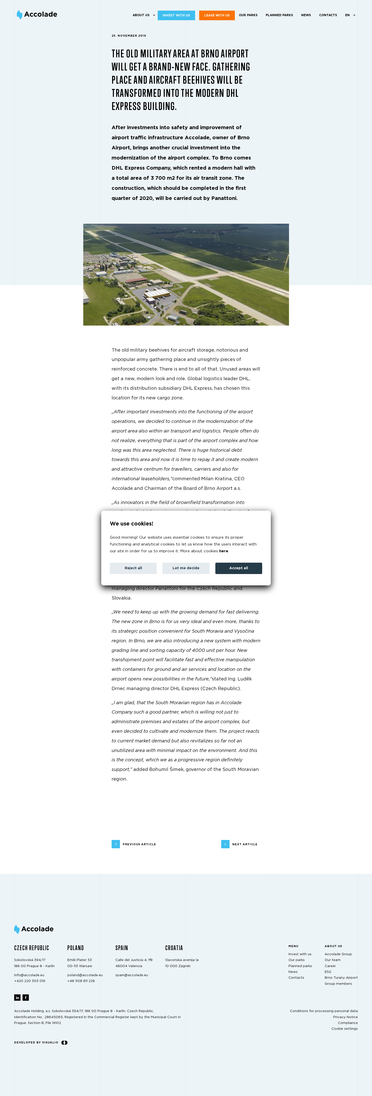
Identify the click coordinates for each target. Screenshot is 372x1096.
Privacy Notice (345, 1017)
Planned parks (279, 15)
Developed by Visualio (36, 1042)
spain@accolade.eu (131, 975)
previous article (139, 844)
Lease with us (217, 15)
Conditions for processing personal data (324, 1011)
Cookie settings (345, 1029)
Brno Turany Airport (341, 977)
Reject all (133, 568)
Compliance (348, 1023)
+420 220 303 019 (29, 981)
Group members (338, 984)
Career (330, 966)
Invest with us (176, 15)
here (223, 551)
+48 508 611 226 (81, 981)
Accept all (238, 568)
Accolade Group (338, 954)
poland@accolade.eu (85, 975)
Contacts (328, 15)
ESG (328, 972)
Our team (333, 960)
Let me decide (186, 568)
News (306, 15)
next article (245, 844)
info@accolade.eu (29, 975)
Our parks (248, 15)
